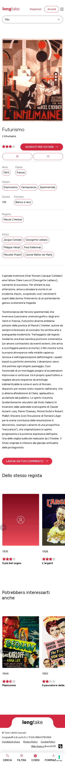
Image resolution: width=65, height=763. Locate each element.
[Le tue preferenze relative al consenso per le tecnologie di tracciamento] (59, 757)
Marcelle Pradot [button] (13, 254)
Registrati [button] (35, 9)
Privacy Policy (30, 741)
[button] (41, 146)
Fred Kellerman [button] (32, 247)
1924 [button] (6, 172)
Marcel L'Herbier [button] (13, 219)
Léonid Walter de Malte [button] (39, 254)
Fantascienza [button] (28, 187)
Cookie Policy (48, 741)
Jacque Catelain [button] (13, 239)
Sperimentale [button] (47, 187)
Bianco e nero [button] (23, 202)
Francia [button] (21, 172)
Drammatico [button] (11, 187)
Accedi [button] (52, 9)
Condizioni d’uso (11, 741)
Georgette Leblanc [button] (37, 239)
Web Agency (37, 746)
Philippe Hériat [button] (12, 247)
